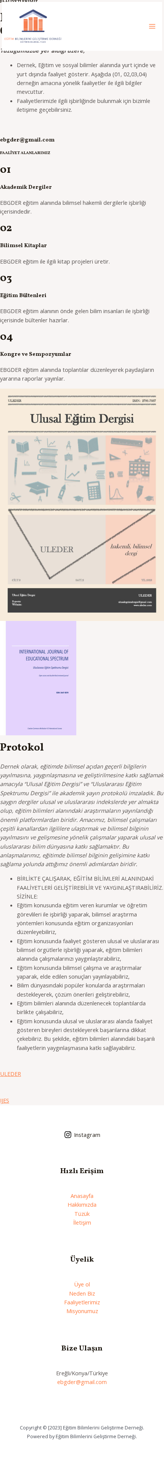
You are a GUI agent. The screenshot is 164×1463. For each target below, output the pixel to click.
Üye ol (82, 1284)
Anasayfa (82, 1195)
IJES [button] (4, 1100)
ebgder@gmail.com (82, 1382)
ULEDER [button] (10, 1073)
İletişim (82, 1222)
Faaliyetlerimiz (82, 1302)
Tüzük (82, 1213)
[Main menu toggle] (152, 26)
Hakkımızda (82, 1204)
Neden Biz (82, 1293)
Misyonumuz (82, 1311)
